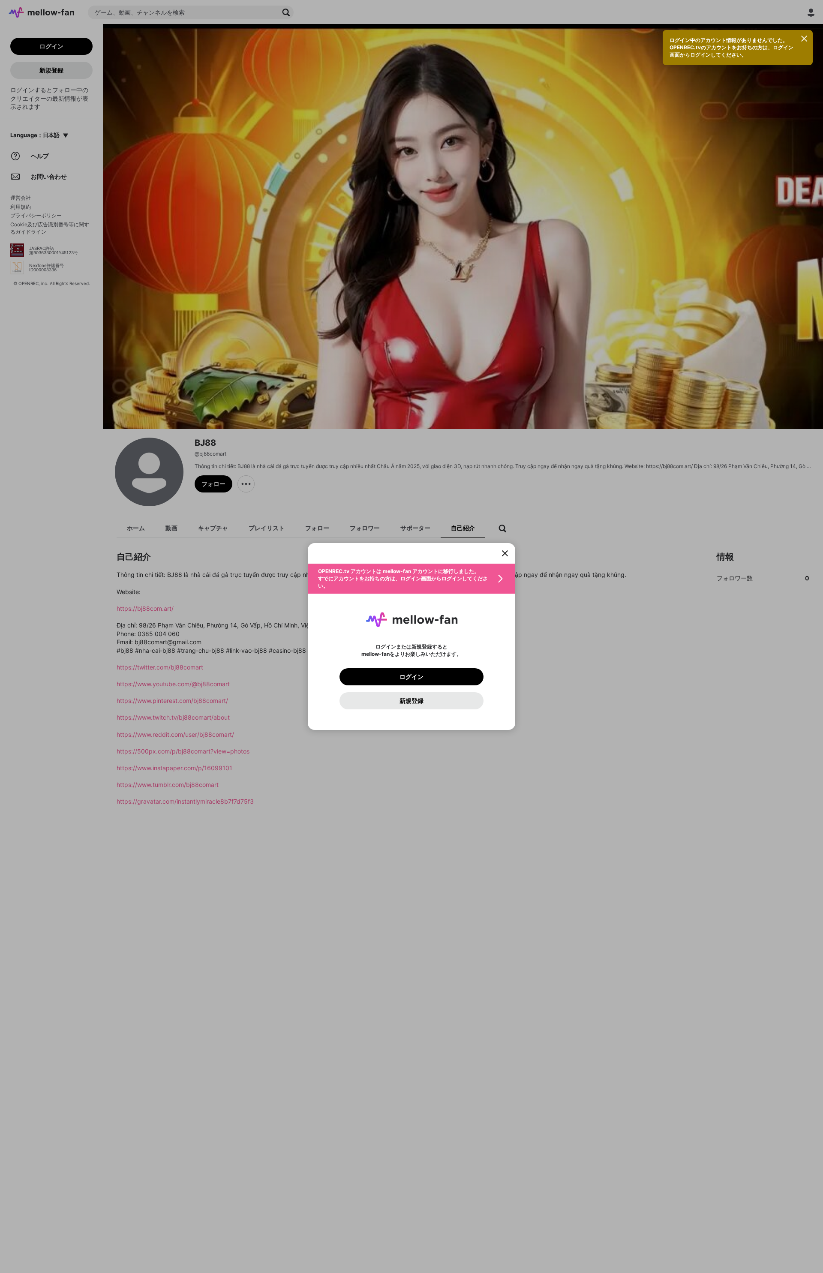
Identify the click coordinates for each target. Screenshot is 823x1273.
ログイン (411, 676)
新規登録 (411, 700)
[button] (411, 579)
